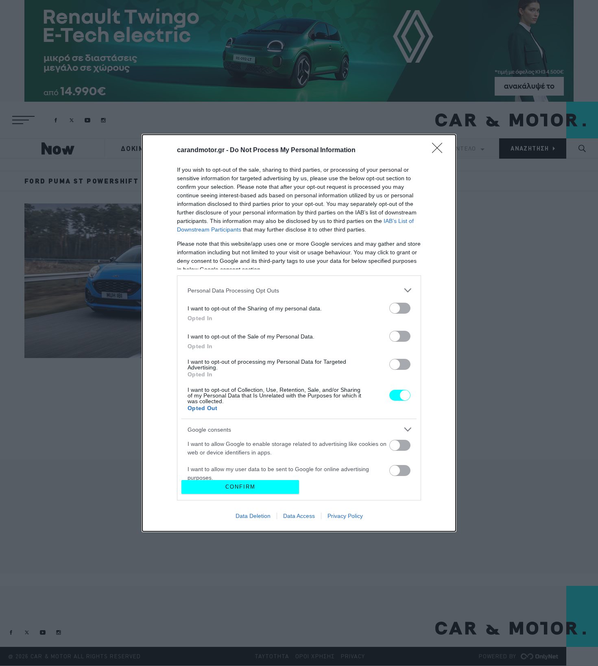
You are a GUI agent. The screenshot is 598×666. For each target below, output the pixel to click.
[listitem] (299, 290)
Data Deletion (253, 516)
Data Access (299, 516)
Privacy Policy (345, 516)
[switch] (399, 308)
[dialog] (299, 333)
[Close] (439, 150)
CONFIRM (240, 487)
